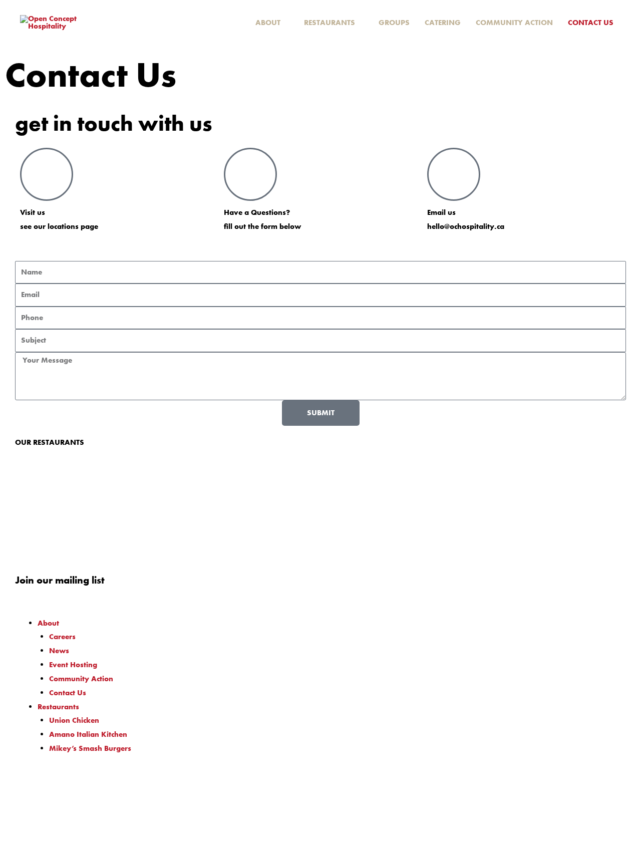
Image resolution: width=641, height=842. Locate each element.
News (59, 651)
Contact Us (67, 693)
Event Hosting (73, 665)
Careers (62, 637)
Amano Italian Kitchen (88, 734)
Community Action (81, 679)
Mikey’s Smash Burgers (90, 748)
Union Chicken (74, 720)
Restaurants (58, 707)
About (48, 623)
